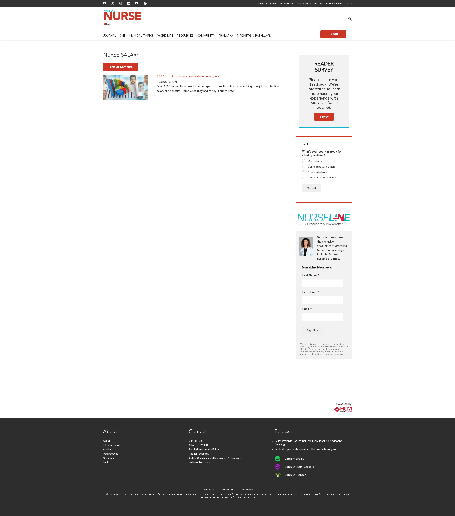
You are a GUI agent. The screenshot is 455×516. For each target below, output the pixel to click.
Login (106, 462)
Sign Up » (312, 330)
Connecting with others (322, 166)
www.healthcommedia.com (335, 415)
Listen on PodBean (295, 475)
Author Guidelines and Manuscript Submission (215, 458)
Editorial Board (111, 445)
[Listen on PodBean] (280, 475)
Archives (108, 449)
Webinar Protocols (199, 462)
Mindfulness (315, 161)
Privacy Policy (228, 489)
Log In (349, 3)
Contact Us (271, 3)
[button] (350, 19)
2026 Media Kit (287, 3)
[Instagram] (120, 3)
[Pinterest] (145, 3)
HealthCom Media (334, 3)
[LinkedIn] (128, 3)
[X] (112, 3)
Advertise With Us (199, 445)
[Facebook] (104, 3)
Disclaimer (247, 489)
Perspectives (110, 453)
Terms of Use (208, 489)
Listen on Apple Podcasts (299, 467)
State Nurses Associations (310, 3)
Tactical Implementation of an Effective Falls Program (306, 449)
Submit (311, 188)
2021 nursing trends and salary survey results (191, 76)
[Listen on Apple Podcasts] (280, 467)
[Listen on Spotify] (280, 459)
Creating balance (318, 172)
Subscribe (109, 458)
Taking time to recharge (322, 177)
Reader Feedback (199, 453)
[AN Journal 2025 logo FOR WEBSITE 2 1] (122, 19)
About (260, 3)
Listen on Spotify (294, 458)
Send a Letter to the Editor (204, 449)
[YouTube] (136, 3)
